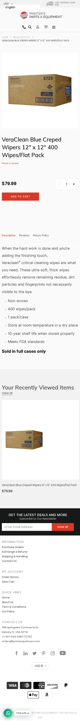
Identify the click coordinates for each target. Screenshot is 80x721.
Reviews (24, 235)
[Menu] (54, 27)
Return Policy (41, 235)
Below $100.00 (21, 37)
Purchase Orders (13, 547)
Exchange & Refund (14, 552)
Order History (10, 577)
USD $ (39, 666)
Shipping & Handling (15, 556)
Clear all (7, 393)
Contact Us (9, 561)
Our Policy (8, 611)
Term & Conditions (14, 607)
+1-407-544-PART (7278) (17, 636)
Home (5, 37)
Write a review (10, 163)
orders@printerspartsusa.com (21, 641)
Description (9, 235)
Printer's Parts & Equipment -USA (44, 713)
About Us (7, 602)
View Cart (8, 582)
